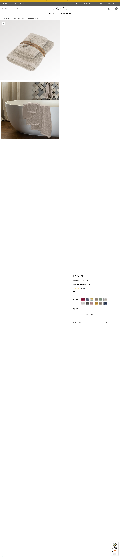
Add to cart (90, 314)
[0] (113, 8)
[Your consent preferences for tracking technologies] (2, 557)
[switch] (114, 554)
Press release (99, 3)
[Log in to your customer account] (109, 8)
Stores (115, 3)
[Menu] (117, 543)
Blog (108, 3)
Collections (88, 3)
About (78, 3)
